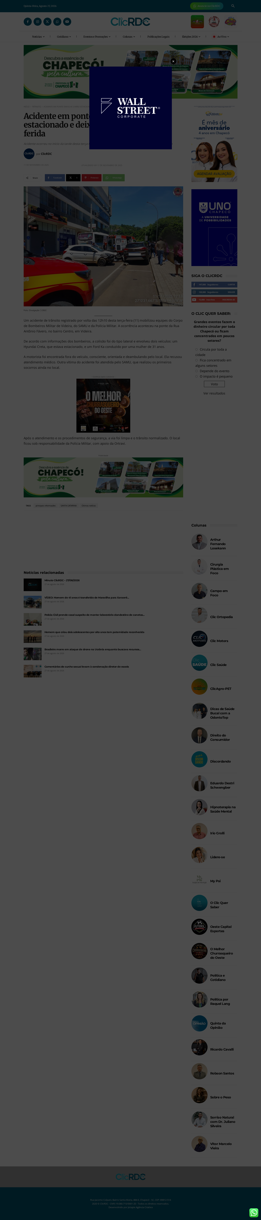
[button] (173, 61)
